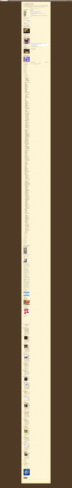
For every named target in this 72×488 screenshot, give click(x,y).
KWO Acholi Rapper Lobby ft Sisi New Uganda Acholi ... (27, 116)
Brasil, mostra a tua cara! (27, 437)
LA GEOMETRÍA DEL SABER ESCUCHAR (27, 135)
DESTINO (26, 166)
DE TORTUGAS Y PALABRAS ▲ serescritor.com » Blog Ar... (27, 178)
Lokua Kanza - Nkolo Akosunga (27, 228)
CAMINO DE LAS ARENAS (26, 204)
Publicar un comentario (33, 49)
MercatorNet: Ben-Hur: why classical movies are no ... (27, 94)
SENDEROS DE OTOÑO (27, 150)
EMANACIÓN (26, 212)
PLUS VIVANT (26, 231)
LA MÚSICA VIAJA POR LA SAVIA (27, 205)
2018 (24, 71)
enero (25, 237)
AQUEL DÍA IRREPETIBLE (26, 103)
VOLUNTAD (26, 88)
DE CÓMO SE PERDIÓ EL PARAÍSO (27, 218)
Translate (28, 24)
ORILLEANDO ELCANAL (26, 158)
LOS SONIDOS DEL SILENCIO (27, 185)
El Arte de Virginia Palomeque (26, 376)
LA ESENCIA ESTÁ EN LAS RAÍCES (27, 199)
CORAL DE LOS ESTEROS (26, 419)
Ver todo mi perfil (25, 290)
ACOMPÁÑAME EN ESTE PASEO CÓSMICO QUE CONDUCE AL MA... (27, 79)
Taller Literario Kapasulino (26, 451)
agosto (25, 77)
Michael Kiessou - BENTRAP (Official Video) (27, 121)
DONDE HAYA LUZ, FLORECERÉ (27, 192)
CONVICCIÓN (26, 164)
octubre (25, 75)
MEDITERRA (25, 462)
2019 (24, 70)
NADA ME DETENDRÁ (27, 198)
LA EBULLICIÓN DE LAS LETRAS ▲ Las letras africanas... (27, 225)
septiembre (26, 76)
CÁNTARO (26, 211)
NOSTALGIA (26, 214)
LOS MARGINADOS (26, 328)
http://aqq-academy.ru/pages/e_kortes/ (42, 15)
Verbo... (25, 460)
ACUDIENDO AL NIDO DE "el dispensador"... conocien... (27, 197)
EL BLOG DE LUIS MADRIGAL (26, 363)
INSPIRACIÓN (26, 168)
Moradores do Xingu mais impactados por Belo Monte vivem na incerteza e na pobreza (26, 413)
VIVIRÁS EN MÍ (26, 191)
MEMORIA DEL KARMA (26, 152)
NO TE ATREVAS (26, 186)
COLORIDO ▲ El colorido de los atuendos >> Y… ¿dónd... (27, 223)
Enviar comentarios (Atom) (37, 63)
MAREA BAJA (26, 129)
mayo (25, 234)
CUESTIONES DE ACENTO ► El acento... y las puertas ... (27, 127)
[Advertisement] (37, 56)
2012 (24, 240)
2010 (24, 242)
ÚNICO (25, 100)
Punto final (25, 392)
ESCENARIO (26, 85)
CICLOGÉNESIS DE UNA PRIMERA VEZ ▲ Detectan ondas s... (27, 147)
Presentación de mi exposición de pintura (26, 427)
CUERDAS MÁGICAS (27, 171)
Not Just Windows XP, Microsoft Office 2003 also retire (26, 421)
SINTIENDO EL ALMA (27, 107)
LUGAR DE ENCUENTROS (26, 101)
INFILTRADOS (26, 173)
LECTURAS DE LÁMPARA (26, 132)
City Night (28, 377)
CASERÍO (26, 98)
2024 (24, 66)
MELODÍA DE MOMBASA (26, 110)
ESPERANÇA (29, 430)
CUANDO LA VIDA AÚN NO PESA (27, 137)
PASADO (25, 165)
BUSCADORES (26, 89)
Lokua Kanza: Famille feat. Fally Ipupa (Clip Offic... (27, 230)
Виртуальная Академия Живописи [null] (36, 11)
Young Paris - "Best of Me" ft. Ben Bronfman (27, 119)
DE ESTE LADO (26, 153)
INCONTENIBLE (26, 169)
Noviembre (25, 371)
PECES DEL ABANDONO (26, 202)
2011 (24, 241)
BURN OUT (26, 170)
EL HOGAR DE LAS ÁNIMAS (27, 201)
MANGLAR (26, 221)
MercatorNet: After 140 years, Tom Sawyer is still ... (27, 160)
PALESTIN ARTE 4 (27, 140)
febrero (25, 236)
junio (25, 233)
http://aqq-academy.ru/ (33, 43)
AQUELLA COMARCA (27, 208)
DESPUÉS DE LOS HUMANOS (26, 194)
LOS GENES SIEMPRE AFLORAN (27, 220)
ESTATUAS (26, 151)
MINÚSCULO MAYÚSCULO (26, 96)
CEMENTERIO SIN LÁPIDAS (27, 181)
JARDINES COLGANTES (27, 182)
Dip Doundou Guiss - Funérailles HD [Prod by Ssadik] (27, 123)
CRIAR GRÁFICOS (29, 397)
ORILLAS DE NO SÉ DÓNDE (27, 104)
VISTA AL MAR (26, 188)
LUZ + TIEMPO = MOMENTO (26, 215)
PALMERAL (26, 90)
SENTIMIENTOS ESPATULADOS (26, 105)
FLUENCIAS (26, 106)
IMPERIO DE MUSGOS (27, 183)
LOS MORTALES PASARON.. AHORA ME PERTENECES (27, 190)
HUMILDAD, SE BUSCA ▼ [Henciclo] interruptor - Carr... (27, 144)
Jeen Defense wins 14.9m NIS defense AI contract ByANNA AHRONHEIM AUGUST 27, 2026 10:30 (26, 330)
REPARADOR (26, 91)
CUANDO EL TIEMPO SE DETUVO (27, 195)
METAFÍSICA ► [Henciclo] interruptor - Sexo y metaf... (27, 207)
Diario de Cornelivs (26, 344)
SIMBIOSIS (26, 209)
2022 (24, 68)
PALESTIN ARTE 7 (27, 138)
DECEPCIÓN (26, 87)
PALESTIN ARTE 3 (27, 141)
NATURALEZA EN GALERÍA (26, 187)
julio (25, 232)
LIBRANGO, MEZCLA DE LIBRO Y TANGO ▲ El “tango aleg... (27, 114)
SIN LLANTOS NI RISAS (29, 405)
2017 (24, 72)
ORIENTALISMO (26, 84)
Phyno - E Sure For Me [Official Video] (27, 117)
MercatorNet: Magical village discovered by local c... (27, 109)
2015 (24, 238)
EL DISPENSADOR (29, 4)
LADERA (26, 99)
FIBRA (25, 172)
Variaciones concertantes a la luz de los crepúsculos (29, 445)
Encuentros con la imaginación (26, 391)
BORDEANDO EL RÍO (27, 156)
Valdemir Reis (25, 396)
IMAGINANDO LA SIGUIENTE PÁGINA (27, 134)
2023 (24, 67)
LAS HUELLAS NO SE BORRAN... (27, 217)
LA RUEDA (26, 145)
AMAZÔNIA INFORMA (26, 411)
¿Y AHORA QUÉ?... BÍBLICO (27, 163)
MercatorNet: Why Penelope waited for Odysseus (27, 176)
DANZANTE (26, 162)
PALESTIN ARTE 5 (27, 139)
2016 (24, 73)
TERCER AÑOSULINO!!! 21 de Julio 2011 (29, 453)
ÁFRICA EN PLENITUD (27, 82)
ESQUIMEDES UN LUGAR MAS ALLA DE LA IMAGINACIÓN (26, 403)
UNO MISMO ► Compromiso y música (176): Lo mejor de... (27, 125)
